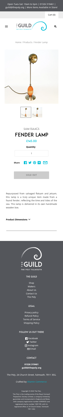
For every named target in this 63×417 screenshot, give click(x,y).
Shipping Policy (31, 322)
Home (18, 42)
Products (27, 42)
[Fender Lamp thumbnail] (25, 112)
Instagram (32, 345)
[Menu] (6, 26)
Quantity (30, 146)
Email (33, 348)
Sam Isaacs (31, 129)
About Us (31, 290)
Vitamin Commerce (37, 381)
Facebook (33, 338)
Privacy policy (31, 312)
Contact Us (31, 293)
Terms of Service (31, 319)
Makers (31, 286)
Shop (31, 282)
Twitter (33, 341)
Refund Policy (32, 315)
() (51, 14)
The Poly (31, 296)
